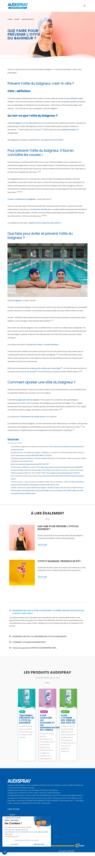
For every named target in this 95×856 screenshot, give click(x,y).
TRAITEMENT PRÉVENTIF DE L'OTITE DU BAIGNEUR (26, 719)
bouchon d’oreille (40, 209)
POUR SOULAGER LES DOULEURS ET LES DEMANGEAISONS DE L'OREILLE (50, 723)
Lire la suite (42, 544)
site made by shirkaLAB (66, 851)
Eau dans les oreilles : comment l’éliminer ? (42, 344)
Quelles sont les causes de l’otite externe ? (45, 223)
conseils (16, 19)
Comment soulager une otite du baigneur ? (24, 400)
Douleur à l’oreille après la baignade (21, 199)
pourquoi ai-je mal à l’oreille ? (52, 140)
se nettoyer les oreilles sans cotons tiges (45, 368)
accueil (10, 19)
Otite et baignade (15, 300)
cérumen (32, 371)
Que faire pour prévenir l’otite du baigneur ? (58, 528)
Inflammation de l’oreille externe (33, 416)
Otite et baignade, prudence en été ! (59, 561)
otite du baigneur (15, 123)
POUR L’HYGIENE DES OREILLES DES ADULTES (68, 719)
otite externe (33, 123)
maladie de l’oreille (68, 129)
